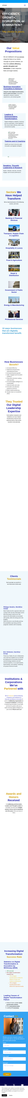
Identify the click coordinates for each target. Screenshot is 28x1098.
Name (4, 1042)
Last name (5, 1049)
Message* (5, 1063)
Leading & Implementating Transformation (11, 117)
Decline (10, 1095)
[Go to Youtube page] (22, 1085)
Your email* (6, 1056)
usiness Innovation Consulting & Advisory (13, 88)
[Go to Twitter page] (15, 1085)
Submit (7, 1074)
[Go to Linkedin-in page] (6, 1085)
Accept (4, 1095)
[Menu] (25, 5)
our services (20, 57)
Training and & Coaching (15, 141)
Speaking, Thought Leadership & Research (12, 167)
